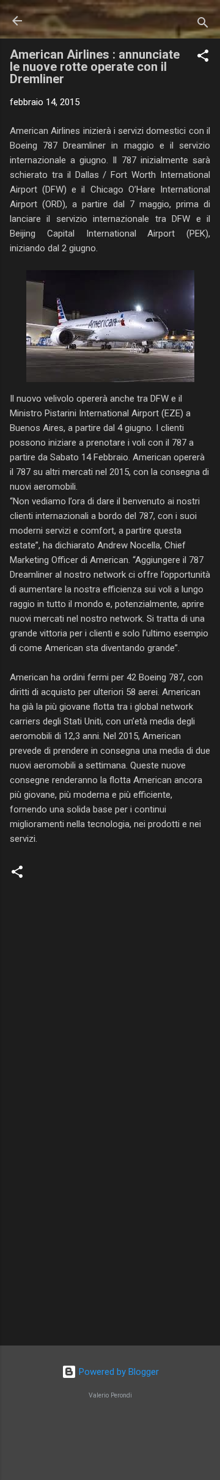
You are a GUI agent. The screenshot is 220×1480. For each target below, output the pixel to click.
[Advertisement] (110, 1249)
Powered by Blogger (117, 1371)
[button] (203, 57)
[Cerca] (203, 24)
